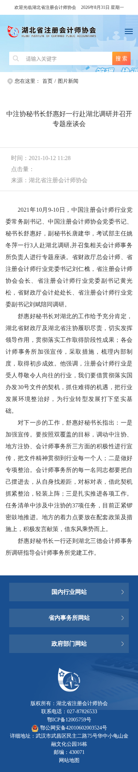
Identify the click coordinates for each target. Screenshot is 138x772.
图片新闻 (68, 81)
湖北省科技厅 (69, 632)
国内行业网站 (69, 592)
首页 (47, 81)
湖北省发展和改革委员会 (69, 603)
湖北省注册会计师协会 (69, 33)
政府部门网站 (69, 643)
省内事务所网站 (69, 618)
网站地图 (69, 760)
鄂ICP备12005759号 (69, 719)
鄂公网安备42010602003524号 (73, 728)
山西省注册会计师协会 (69, 581)
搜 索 (121, 58)
